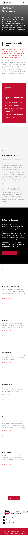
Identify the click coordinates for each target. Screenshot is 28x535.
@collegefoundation (11, 520)
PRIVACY (23, 531)
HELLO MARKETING (20, 533)
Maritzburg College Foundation (14, 522)
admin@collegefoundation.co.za (14, 517)
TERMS (6, 533)
